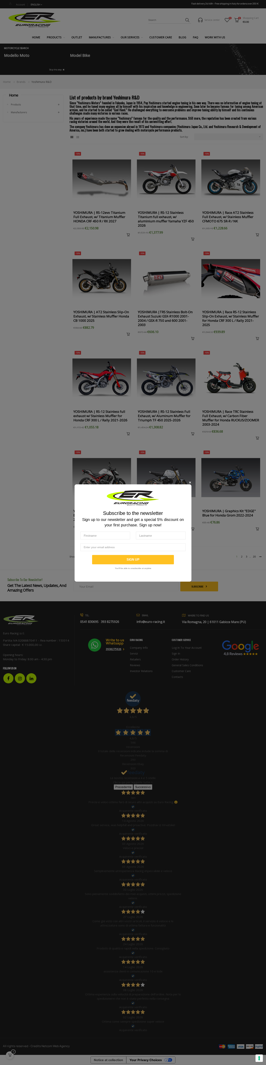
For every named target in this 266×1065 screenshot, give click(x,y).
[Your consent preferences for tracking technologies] (259, 1058)
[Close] (189, 482)
